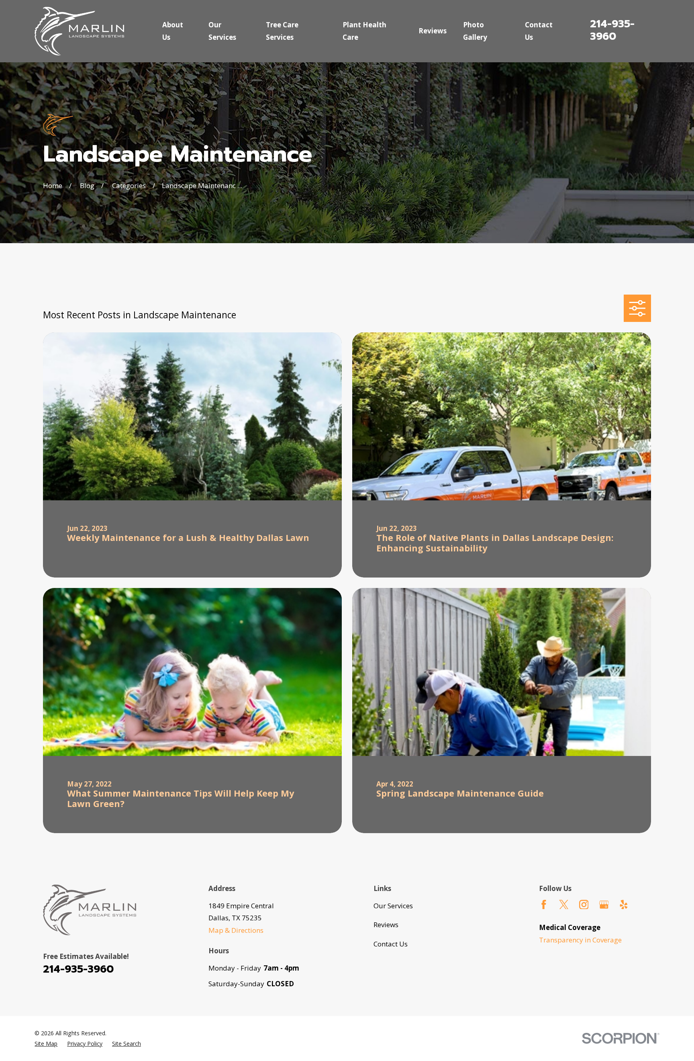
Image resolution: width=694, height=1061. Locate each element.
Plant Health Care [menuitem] (364, 31)
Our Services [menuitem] (222, 31)
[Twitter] (564, 904)
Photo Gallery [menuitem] (475, 31)
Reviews (386, 924)
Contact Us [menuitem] (539, 31)
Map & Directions (235, 930)
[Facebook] (544, 904)
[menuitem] (46, 1043)
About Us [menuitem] (172, 31)
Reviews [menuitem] (432, 30)
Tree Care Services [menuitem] (282, 31)
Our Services (393, 905)
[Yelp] (624, 904)
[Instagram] (584, 904)
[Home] (79, 31)
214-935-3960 (612, 30)
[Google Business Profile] (604, 904)
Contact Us (391, 943)
